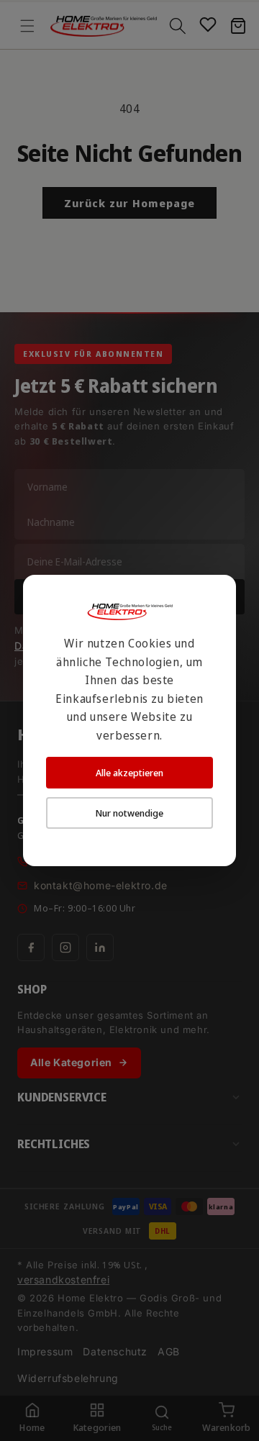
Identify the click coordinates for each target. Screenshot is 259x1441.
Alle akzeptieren (129, 772)
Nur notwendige (129, 812)
